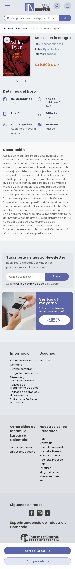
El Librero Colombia (16, 28)
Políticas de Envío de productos (23, 401)
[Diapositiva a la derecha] (25, 81)
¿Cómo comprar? (22, 369)
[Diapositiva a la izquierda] (8, 81)
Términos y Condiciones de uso (23, 379)
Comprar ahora (37, 561)
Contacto (16, 364)
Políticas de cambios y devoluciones (24, 393)
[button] (7, 5)
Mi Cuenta (46, 360)
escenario (26, 229)
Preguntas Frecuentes (24, 373)
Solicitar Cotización (54, 320)
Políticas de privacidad (29, 283)
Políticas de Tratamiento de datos (24, 386)
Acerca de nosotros (23, 360)
